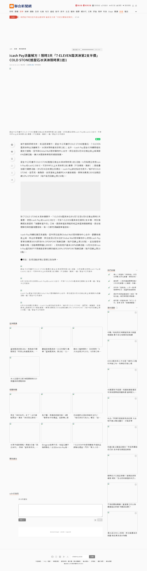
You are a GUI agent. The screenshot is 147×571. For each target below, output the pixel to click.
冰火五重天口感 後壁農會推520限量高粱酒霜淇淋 (23, 379)
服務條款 (64, 561)
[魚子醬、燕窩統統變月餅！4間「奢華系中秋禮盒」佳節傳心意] (56, 403)
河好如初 (97, 5)
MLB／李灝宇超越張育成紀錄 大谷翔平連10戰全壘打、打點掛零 (122, 419)
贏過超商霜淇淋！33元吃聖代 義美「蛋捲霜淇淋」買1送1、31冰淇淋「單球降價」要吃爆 (55, 350)
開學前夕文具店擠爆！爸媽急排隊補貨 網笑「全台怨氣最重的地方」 (122, 476)
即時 (11, 11)
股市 (57, 11)
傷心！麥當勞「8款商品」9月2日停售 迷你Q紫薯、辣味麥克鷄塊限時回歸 (125, 275)
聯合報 (80, 5)
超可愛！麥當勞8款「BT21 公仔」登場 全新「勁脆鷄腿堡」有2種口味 (125, 301)
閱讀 (116, 11)
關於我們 (100, 561)
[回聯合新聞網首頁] (12, 6)
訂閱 (92, 557)
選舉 (22, 11)
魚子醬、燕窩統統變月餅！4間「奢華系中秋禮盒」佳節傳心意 (55, 416)
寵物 (72, 11)
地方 (47, 11)
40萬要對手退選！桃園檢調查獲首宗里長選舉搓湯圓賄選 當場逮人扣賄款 (122, 390)
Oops (110, 11)
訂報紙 (93, 561)
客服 (49, 561)
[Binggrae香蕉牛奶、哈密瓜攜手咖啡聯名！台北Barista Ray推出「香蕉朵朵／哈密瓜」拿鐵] (56, 433)
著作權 (70, 561)
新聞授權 (56, 561)
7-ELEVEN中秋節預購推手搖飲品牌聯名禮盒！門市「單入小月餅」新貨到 (87, 445)
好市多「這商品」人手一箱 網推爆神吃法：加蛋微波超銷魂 (125, 288)
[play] (79, 49)
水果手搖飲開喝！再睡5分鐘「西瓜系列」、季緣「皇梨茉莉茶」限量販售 (24, 445)
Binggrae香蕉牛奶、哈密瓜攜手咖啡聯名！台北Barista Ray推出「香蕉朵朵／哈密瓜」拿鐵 (55, 445)
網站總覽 (109, 561)
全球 (37, 11)
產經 (52, 11)
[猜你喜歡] (137, 307)
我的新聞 (128, 5)
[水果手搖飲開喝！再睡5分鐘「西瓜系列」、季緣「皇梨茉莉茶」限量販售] (25, 433)
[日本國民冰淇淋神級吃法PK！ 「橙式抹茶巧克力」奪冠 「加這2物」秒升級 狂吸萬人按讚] (87, 403)
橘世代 (84, 11)
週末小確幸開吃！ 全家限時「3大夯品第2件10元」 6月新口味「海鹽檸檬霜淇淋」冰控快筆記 (87, 350)
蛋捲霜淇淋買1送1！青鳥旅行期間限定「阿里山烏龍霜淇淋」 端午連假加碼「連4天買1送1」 (24, 350)
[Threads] (12, 158)
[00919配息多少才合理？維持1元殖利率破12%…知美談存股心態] (123, 349)
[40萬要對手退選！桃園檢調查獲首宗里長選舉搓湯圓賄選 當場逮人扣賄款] (123, 378)
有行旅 (113, 5)
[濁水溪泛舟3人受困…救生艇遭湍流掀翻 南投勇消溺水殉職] (123, 521)
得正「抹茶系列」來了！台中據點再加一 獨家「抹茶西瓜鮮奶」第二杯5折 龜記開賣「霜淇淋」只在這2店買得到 (24, 416)
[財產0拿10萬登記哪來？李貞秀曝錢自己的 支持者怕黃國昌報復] (123, 435)
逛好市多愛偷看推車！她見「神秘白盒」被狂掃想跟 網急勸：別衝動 (125, 295)
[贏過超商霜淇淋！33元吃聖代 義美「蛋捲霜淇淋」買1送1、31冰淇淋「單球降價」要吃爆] (56, 337)
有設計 (105, 5)
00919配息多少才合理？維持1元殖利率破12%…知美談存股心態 (122, 362)
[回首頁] (23, 6)
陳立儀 (31, 65)
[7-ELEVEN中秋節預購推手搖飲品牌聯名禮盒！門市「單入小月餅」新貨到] (87, 433)
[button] (133, 5)
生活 (67, 11)
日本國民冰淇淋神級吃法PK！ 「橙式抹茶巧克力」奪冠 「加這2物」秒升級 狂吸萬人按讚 (87, 416)
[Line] (12, 151)
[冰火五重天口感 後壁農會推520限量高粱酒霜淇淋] (25, 366)
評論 (95, 11)
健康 (78, 11)
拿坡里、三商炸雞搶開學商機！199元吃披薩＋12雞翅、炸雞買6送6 (125, 282)
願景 (120, 5)
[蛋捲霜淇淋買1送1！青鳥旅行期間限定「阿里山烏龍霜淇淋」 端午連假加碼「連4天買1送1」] (25, 337)
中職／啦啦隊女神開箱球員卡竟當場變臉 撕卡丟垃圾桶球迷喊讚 (122, 333)
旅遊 (121, 11)
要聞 (16, 11)
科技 (105, 11)
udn (11, 49)
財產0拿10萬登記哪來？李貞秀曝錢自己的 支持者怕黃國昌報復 (122, 448)
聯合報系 (86, 561)
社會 (42, 11)
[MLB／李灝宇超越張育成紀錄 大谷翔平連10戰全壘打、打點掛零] (123, 407)
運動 (32, 11)
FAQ (45, 561)
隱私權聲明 (77, 561)
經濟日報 (88, 5)
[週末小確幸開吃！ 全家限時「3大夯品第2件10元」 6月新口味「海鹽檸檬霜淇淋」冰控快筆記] (87, 337)
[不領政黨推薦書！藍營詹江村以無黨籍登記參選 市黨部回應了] (123, 493)
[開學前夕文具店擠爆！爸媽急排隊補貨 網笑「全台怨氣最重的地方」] (123, 464)
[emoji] (95, 519)
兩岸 (100, 11)
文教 (90, 11)
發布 (100, 520)
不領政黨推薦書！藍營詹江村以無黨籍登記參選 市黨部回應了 (122, 505)
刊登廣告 (38, 561)
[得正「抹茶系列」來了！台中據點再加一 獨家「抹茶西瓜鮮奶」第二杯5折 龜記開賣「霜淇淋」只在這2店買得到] (25, 403)
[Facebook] (12, 144)
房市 (62, 11)
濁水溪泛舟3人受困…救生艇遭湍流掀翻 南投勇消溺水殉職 (122, 534)
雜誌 (126, 11)
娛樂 (27, 11)
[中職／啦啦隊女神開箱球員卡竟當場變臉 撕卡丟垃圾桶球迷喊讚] (123, 321)
